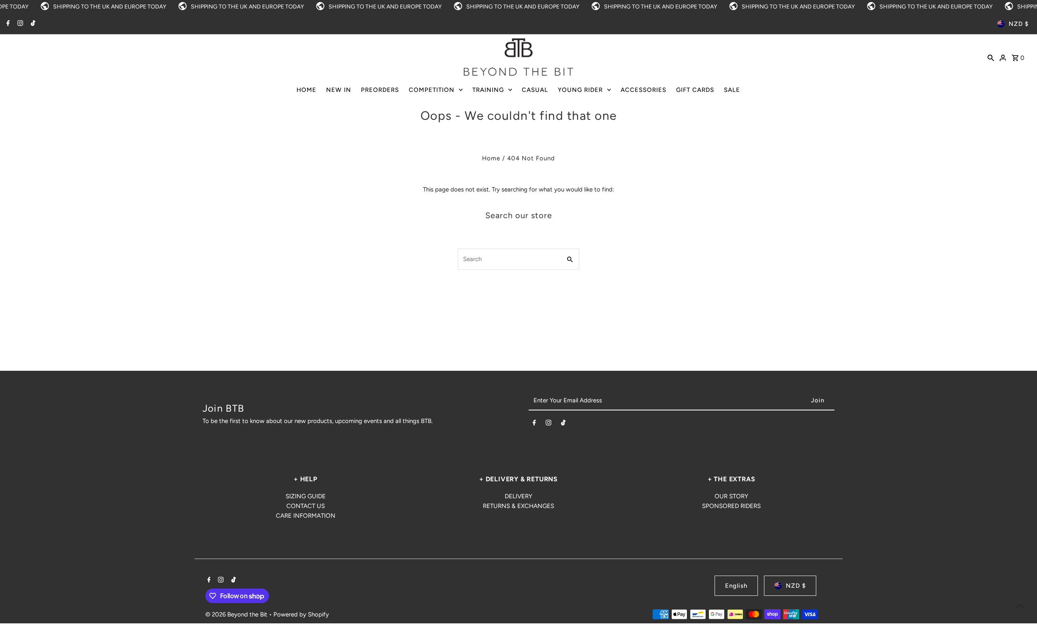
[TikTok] (32, 24)
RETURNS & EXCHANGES (518, 506)
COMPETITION (431, 90)
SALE (732, 90)
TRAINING (488, 90)
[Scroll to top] (1020, 606)
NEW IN (338, 90)
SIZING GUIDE (306, 496)
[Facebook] (7, 24)
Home (491, 158)
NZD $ (1018, 24)
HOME (306, 90)
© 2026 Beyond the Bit (237, 614)
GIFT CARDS (695, 90)
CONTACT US (305, 506)
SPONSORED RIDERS (731, 506)
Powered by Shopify (301, 614)
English (736, 585)
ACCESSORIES (643, 90)
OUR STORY (731, 496)
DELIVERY (518, 496)
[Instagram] (19, 24)
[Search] (991, 57)
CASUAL (535, 90)
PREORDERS (380, 90)
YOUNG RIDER (580, 90)
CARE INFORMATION (305, 515)
